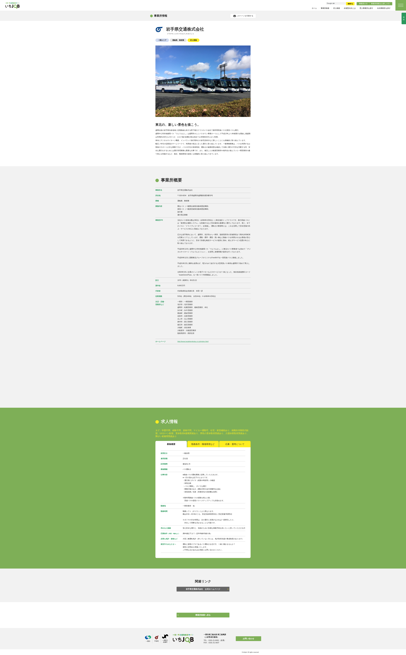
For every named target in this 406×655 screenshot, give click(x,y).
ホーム (314, 8)
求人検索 (336, 8)
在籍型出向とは (350, 8)
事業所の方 (363, 4)
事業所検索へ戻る (203, 615)
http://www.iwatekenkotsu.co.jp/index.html (192, 341)
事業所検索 (325, 8)
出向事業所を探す (384, 8)
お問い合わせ (248, 639)
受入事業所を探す (366, 8)
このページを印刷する (244, 16)
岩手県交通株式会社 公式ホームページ (203, 589)
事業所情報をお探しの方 (380, 4)
